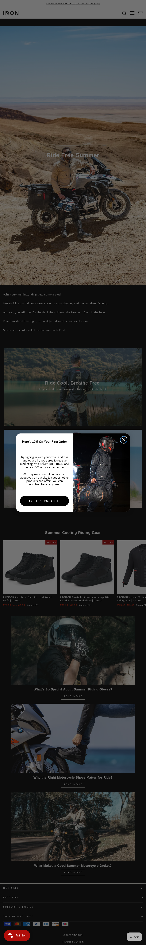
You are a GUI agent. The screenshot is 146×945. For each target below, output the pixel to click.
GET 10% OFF (44, 501)
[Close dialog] (123, 439)
